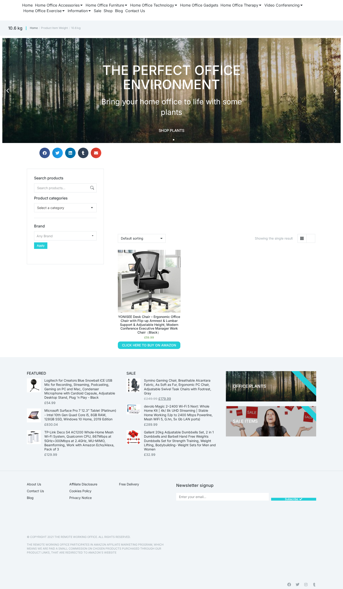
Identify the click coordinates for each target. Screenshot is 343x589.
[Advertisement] (65, 293)
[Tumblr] (314, 584)
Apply (41, 245)
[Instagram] (306, 584)
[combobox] (65, 207)
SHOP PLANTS (171, 130)
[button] (7, 91)
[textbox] (50, 207)
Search (91, 187)
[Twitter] (297, 584)
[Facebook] (289, 584)
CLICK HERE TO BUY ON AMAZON (149, 345)
